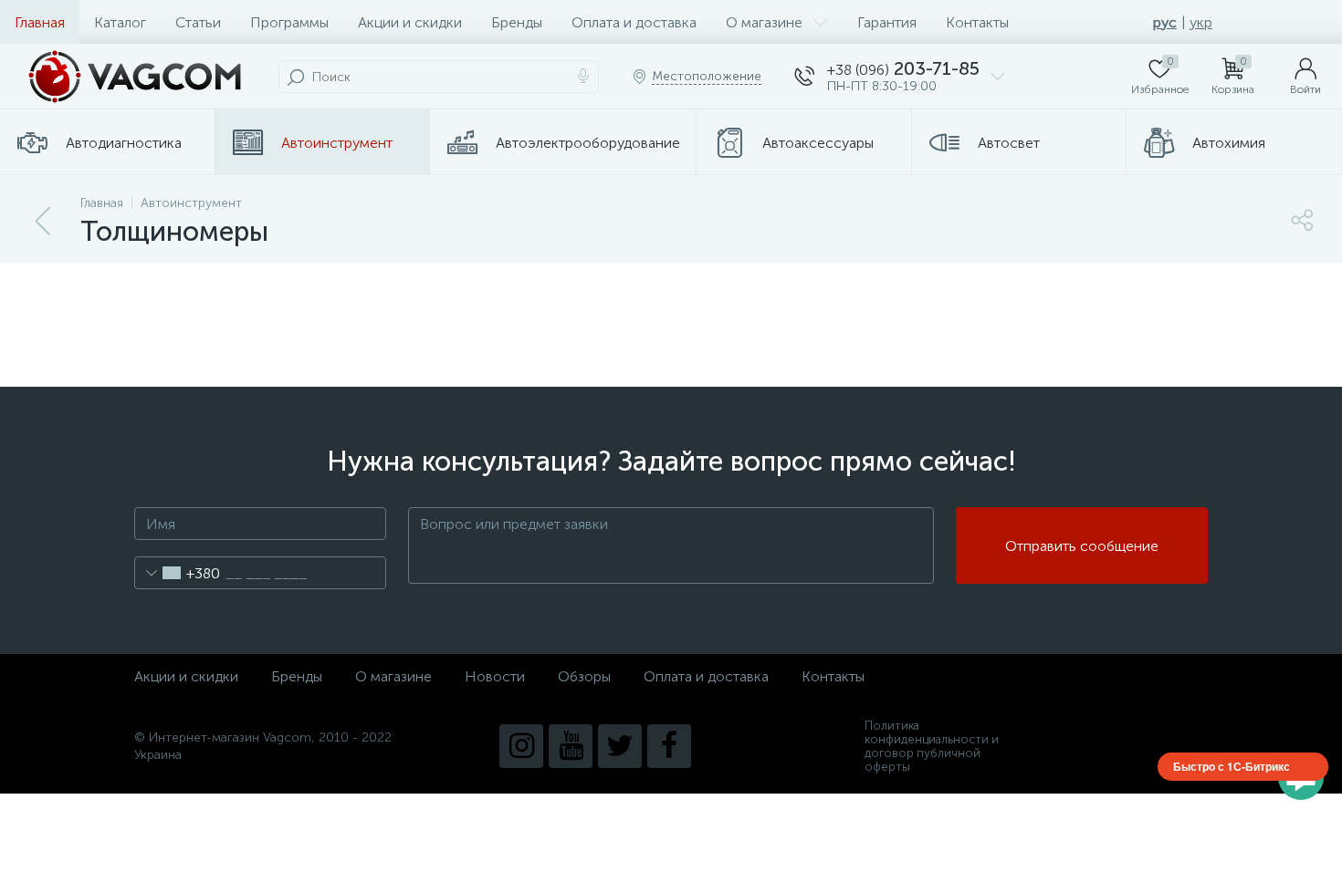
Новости (495, 676)
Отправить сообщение (1082, 546)
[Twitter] (620, 746)
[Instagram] (521, 746)
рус (1165, 22)
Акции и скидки (410, 22)
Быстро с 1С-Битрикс (1231, 766)
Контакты (977, 22)
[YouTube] (570, 746)
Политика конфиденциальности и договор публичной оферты (932, 746)
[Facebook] (669, 746)
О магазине (764, 22)
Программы (289, 22)
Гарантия (887, 22)
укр (1201, 22)
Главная (40, 22)
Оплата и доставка (634, 22)
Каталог (120, 22)
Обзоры (584, 676)
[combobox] (177, 572)
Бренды (516, 22)
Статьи (198, 22)
